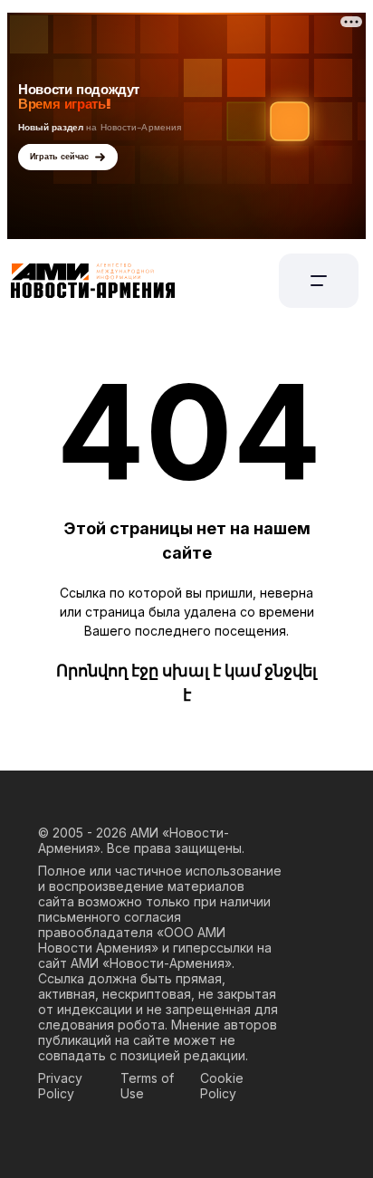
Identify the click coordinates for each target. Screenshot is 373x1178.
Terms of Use (147, 1085)
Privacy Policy (60, 1085)
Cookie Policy (222, 1085)
